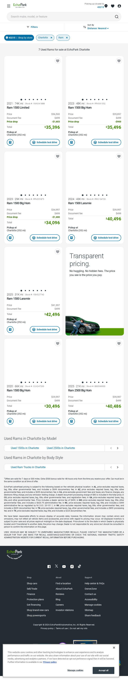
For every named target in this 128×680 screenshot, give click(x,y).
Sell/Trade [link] (32, 589)
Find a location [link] (63, 583)
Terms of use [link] (62, 628)
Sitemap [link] (89, 610)
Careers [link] (60, 605)
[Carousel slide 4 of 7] (33, 100)
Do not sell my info (78, 628)
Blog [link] (58, 599)
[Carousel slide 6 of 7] (41, 100)
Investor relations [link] (65, 610)
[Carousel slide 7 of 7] (45, 100)
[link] (20, 6)
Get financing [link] (34, 605)
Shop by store (25, 37)
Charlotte (43, 37)
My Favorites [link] (113, 6)
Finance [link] (31, 594)
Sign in (119, 6)
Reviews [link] (60, 594)
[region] (61, 660)
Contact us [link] (90, 594)
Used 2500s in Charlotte (61, 448)
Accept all (103, 670)
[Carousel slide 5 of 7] (37, 100)
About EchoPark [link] (64, 589)
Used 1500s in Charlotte (25, 448)
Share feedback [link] (93, 615)
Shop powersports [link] (36, 615)
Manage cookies (76, 670)
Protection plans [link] (35, 599)
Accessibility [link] (91, 599)
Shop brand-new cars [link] (38, 610)
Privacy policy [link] (47, 628)
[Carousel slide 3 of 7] (29, 100)
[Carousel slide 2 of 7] (25, 100)
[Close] (114, 647)
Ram (60, 37)
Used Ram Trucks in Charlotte (28, 467)
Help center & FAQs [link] (94, 583)
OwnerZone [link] (91, 589)
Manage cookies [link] (93, 605)
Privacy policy (50, 662)
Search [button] (117, 17)
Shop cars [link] (32, 583)
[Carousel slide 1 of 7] (21, 100)
